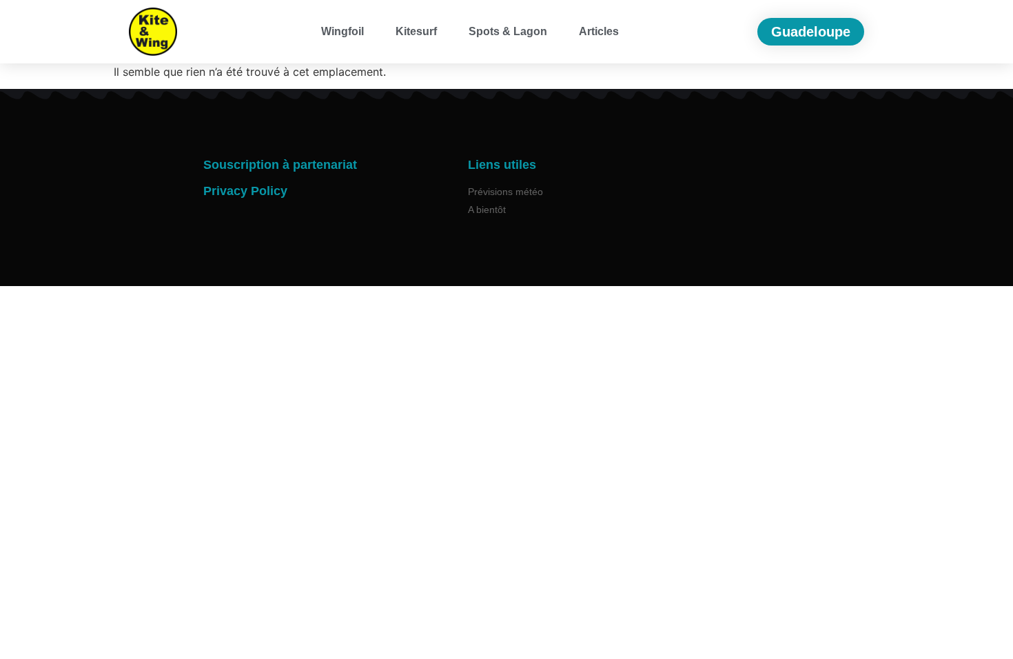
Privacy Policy (245, 191)
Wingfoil (342, 31)
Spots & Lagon (508, 31)
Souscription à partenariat (280, 165)
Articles (599, 31)
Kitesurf (416, 31)
